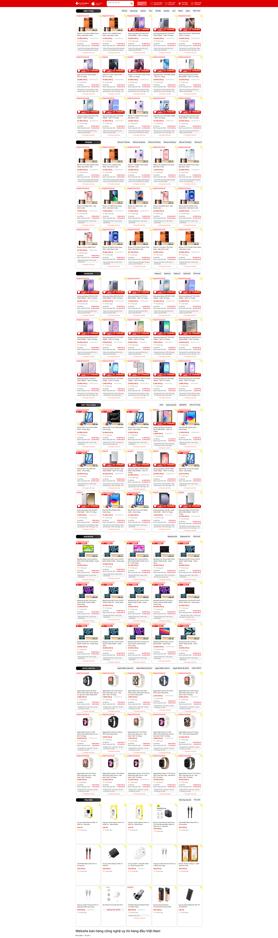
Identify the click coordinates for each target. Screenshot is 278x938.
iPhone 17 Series (124, 142)
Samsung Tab (171, 405)
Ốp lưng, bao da (185, 800)
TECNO (158, 11)
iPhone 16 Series (139, 142)
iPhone (124, 11)
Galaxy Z (158, 273)
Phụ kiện (88, 800)
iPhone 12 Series (201, 142)
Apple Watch (88, 668)
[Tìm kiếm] (132, 3)
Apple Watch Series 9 (144, 668)
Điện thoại (89, 11)
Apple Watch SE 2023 (181, 668)
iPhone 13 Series (185, 142)
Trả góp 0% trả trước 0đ (83, 15)
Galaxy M (186, 273)
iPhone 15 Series (154, 142)
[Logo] (88, 3)
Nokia (180, 11)
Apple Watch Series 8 (125, 668)
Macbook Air (172, 536)
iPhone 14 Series (170, 142)
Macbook (88, 537)
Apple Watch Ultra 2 (162, 668)
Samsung (133, 11)
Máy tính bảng (88, 405)
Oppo (188, 11)
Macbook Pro (185, 536)
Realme (166, 11)
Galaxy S (167, 273)
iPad (161, 405)
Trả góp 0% (105, 57)
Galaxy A (177, 273)
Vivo (150, 11)
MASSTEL (183, 405)
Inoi (173, 11)
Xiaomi (143, 11)
